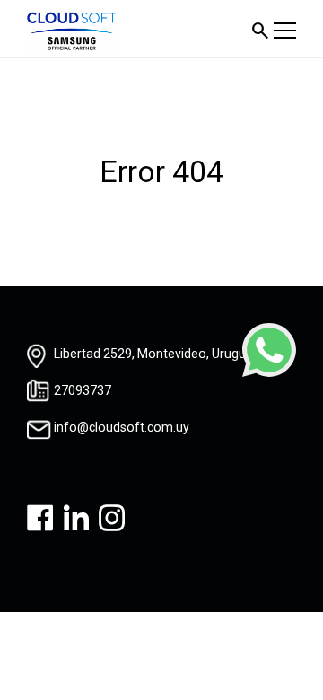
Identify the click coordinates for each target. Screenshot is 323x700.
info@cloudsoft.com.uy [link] (121, 427)
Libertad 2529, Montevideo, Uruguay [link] (156, 353)
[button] (260, 30)
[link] (269, 350)
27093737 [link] (82, 390)
